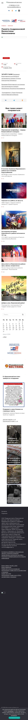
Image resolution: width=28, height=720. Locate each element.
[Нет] (26, 714)
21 (16, 327)
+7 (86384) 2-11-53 (14, 5)
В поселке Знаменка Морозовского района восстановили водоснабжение (13, 170)
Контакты (4, 511)
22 (19, 327)
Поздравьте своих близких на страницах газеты (13, 410)
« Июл (4, 337)
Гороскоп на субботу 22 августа (12, 200)
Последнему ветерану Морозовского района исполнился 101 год (13, 233)
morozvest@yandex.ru (14, 7)
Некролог (6, 58)
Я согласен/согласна (14, 717)
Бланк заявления (6, 567)
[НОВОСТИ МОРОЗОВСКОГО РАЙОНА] (14, 406)
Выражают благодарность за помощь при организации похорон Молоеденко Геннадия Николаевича (13, 86)
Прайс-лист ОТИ (6, 573)
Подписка (4, 513)
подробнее (10, 711)
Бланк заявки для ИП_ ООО (9, 565)
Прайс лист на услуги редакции (10, 569)
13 (13, 325)
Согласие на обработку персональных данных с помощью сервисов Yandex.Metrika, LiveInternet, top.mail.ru (12, 553)
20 (13, 327)
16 (22, 325)
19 (9, 327)
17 (3, 327)
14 (16, 325)
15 (19, 325)
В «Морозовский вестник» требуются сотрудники (11, 377)
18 (6, 327)
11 (6, 325)
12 (9, 325)
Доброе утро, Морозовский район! (13, 303)
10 (3, 325)
